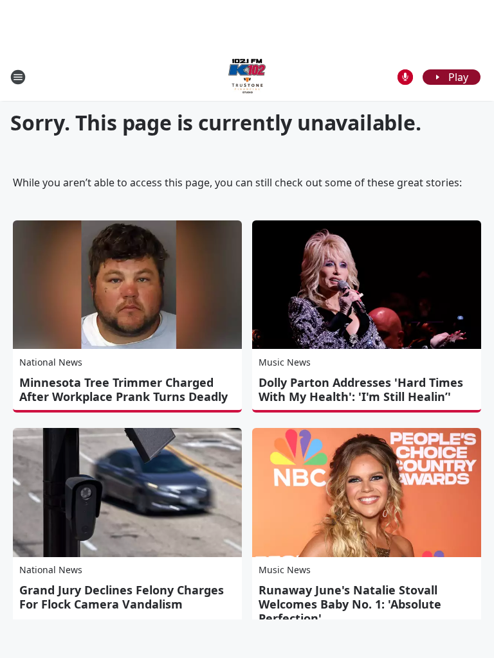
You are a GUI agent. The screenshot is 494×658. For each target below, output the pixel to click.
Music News (285, 362)
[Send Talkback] (405, 77)
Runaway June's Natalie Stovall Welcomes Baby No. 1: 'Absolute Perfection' (350, 604)
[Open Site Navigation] (18, 77)
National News (50, 362)
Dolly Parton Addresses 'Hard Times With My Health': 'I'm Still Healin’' (361, 389)
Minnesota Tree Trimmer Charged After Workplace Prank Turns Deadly (123, 389)
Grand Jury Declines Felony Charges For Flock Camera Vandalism (121, 597)
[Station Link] (247, 77)
